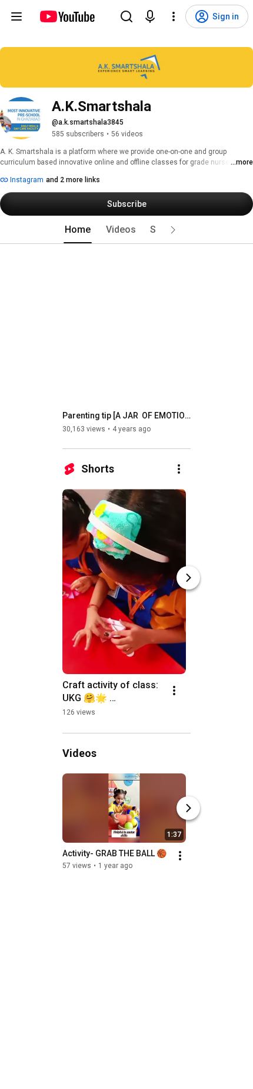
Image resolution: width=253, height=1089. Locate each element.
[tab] (78, 230)
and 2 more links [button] (73, 180)
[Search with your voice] (150, 16)
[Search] (126, 16)
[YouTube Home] (67, 16)
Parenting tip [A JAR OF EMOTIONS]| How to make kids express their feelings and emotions (126, 415)
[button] (173, 230)
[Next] (188, 577)
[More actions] (179, 469)
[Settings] (174, 16)
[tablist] (126, 230)
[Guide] (16, 16)
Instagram (26, 180)
